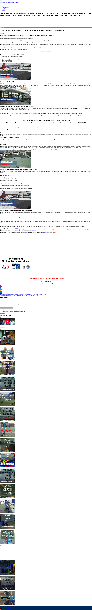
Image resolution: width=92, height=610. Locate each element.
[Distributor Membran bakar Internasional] (7, 344)
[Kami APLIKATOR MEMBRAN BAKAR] (7, 451)
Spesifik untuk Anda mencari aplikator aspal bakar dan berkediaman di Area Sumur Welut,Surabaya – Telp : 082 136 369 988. (19, 295)
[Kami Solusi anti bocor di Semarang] (7, 543)
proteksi (16, 228)
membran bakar (9, 49)
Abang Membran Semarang (5, 28)
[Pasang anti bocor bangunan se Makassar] (7, 513)
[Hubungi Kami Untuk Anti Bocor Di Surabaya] (7, 405)
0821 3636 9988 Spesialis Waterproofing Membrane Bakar (9, 2)
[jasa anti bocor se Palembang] (7, 589)
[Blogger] (46, 290)
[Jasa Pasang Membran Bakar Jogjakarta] (7, 482)
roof (63, 212)
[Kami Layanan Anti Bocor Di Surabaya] (7, 467)
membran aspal (48, 229)
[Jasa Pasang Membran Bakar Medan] (7, 390)
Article (3, 9)
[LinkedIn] (46, 292)
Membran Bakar (6, 7)
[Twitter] (46, 289)
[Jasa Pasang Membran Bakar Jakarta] (7, 421)
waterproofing (67, 173)
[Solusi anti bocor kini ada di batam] (7, 528)
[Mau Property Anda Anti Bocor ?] (7, 545)
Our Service (4, 6)
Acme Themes (8, 608)
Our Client (4, 8)
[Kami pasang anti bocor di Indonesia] (7, 574)
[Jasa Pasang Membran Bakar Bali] (7, 375)
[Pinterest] (46, 287)
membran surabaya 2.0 (13, 28)
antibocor (26, 232)
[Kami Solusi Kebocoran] (7, 436)
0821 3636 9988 (46, 281)
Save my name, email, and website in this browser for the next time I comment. (13, 311)
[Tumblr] (46, 293)
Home (3, 5)
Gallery (3, 10)
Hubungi (44, 232)
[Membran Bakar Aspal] (7, 359)
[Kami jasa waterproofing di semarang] (7, 497)
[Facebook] (46, 285)
